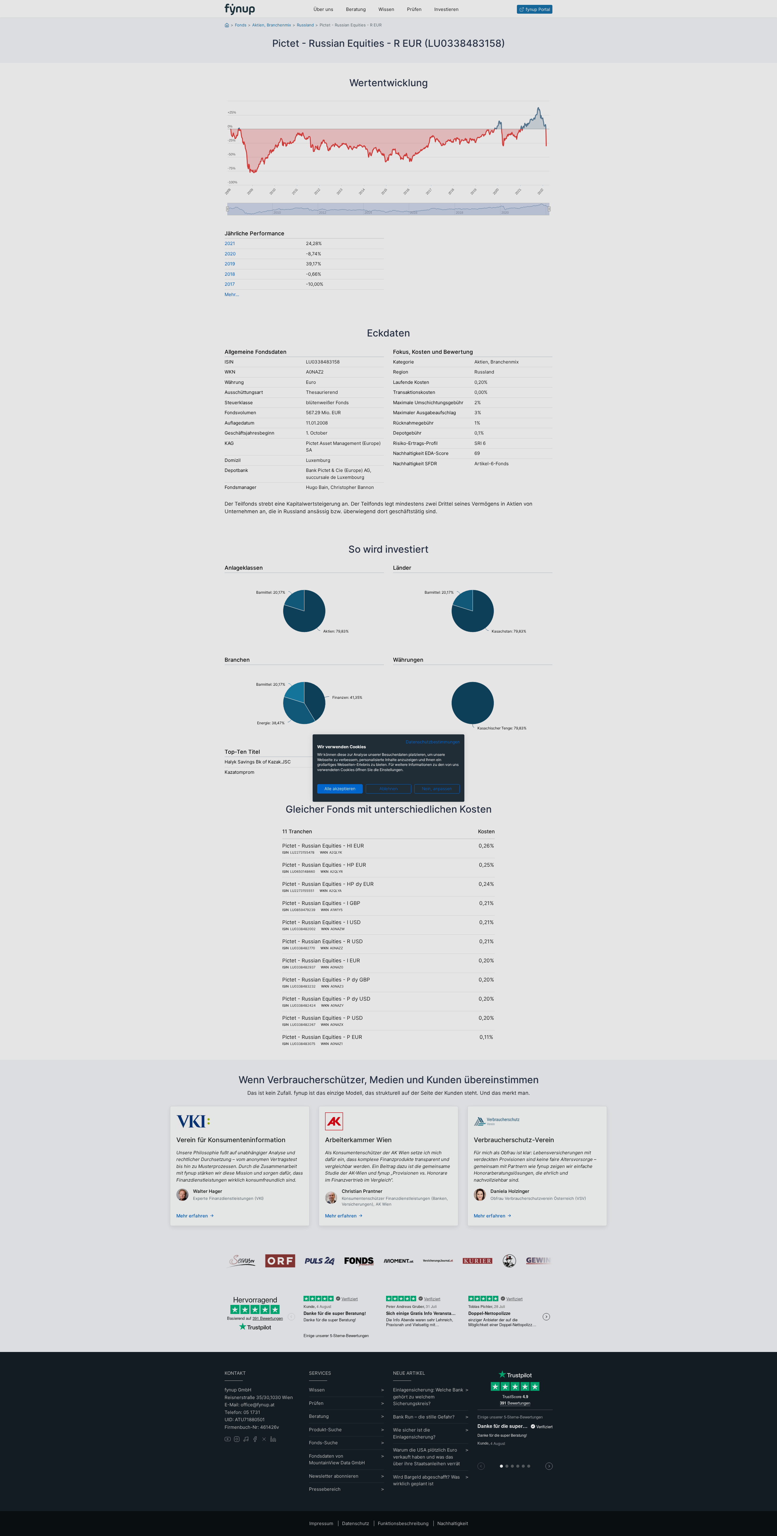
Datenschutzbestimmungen (433, 741)
